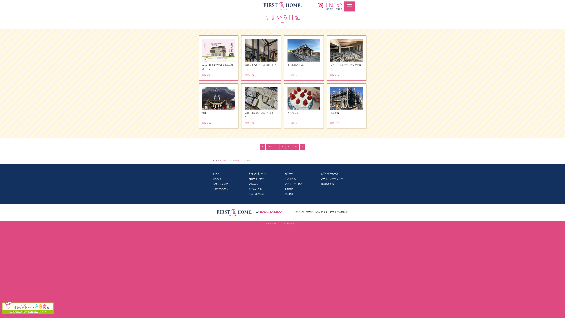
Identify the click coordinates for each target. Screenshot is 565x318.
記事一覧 (236, 160)
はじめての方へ (220, 189)
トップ (216, 173)
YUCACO (253, 184)
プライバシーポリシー (332, 179)
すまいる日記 (223, 160)
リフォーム (290, 179)
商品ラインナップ (257, 179)
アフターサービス (293, 184)
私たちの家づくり (257, 173)
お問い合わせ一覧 (329, 173)
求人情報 (289, 194)
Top (270, 146)
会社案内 (289, 189)
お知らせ (217, 179)
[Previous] (262, 147)
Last (295, 146)
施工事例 (289, 173)
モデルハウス (255, 189)
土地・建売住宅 (256, 194)
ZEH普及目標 (327, 184)
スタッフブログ (220, 184)
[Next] (302, 147)
